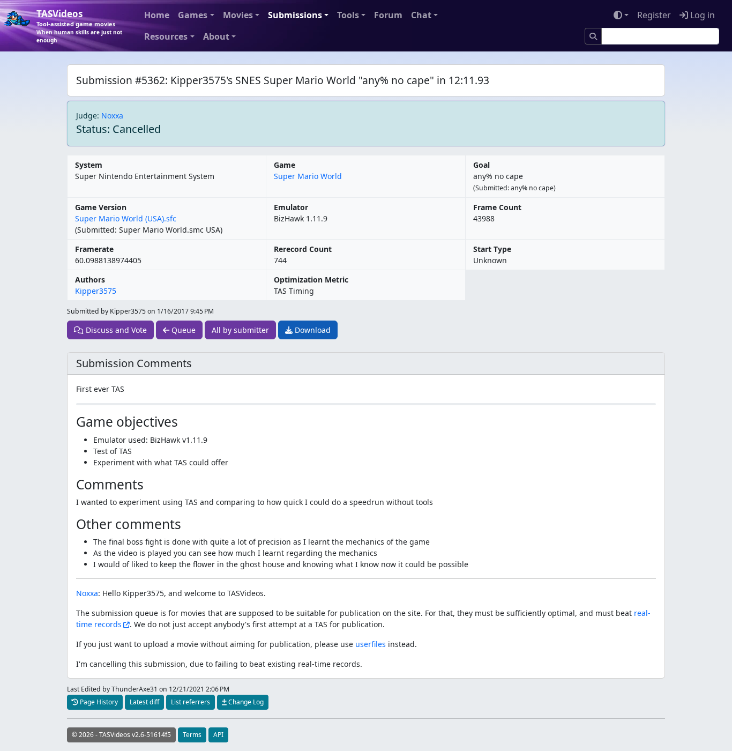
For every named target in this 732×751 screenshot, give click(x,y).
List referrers (190, 702)
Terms (192, 734)
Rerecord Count (303, 249)
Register (654, 15)
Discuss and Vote (115, 330)
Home (156, 15)
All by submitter (240, 330)
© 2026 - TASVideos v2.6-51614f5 (121, 734)
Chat (421, 15)
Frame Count (497, 207)
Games (192, 15)
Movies (238, 15)
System (88, 165)
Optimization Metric (311, 279)
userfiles (370, 644)
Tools (348, 15)
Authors (90, 279)
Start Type (492, 249)
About (216, 36)
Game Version (100, 207)
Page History (98, 702)
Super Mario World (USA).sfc (125, 218)
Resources (166, 36)
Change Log (245, 702)
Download (312, 330)
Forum (388, 15)
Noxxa (112, 115)
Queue (182, 330)
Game (284, 165)
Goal (481, 165)
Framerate (94, 249)
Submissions (295, 15)
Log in (701, 15)
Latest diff (144, 702)
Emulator (291, 207)
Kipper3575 (95, 291)
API (218, 734)
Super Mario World (308, 176)
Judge (86, 115)
